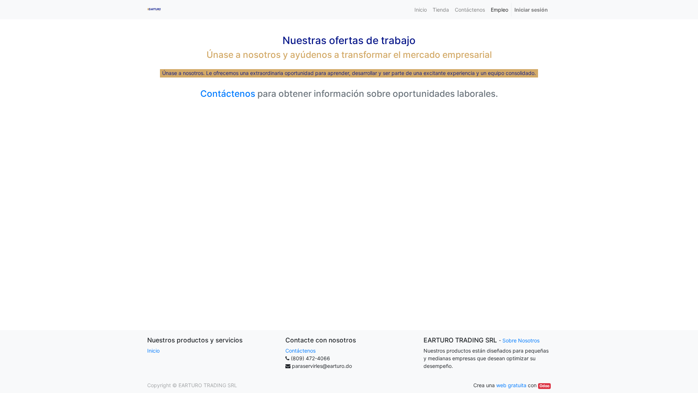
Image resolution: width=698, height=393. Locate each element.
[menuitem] (421, 9)
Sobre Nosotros (520, 340)
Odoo (544, 386)
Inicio (153, 351)
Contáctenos (227, 93)
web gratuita (511, 385)
